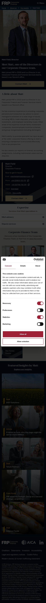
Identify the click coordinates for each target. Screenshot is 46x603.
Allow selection (23, 341)
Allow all (23, 334)
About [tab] (37, 266)
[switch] (40, 310)
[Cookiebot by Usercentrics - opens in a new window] (33, 259)
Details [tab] (23, 266)
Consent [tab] (8, 266)
